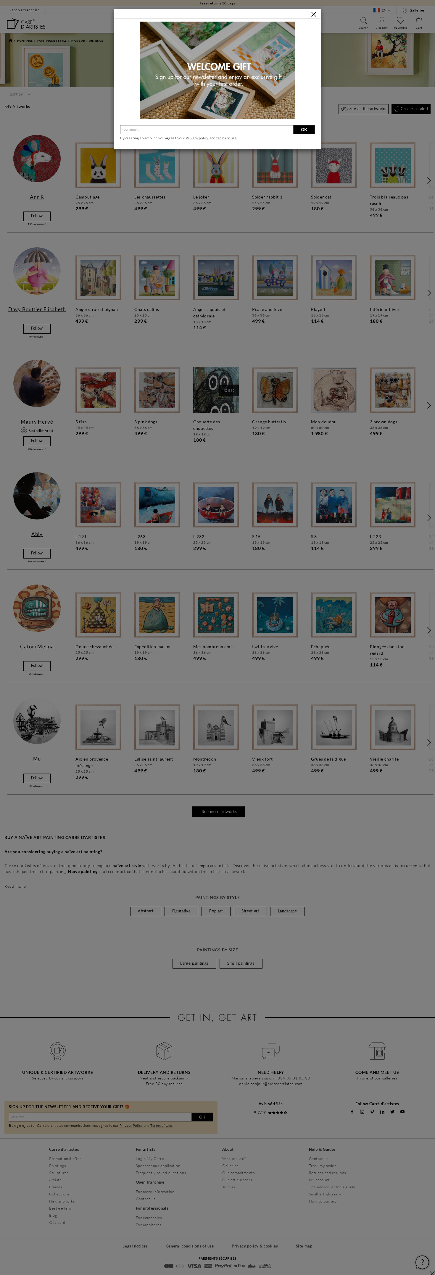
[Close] (313, 14)
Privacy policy (198, 138)
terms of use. (226, 138)
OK (304, 129)
